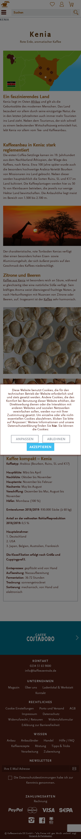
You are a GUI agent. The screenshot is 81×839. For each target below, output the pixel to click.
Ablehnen (56, 439)
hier (54, 426)
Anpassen (25, 439)
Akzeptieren (40, 447)
